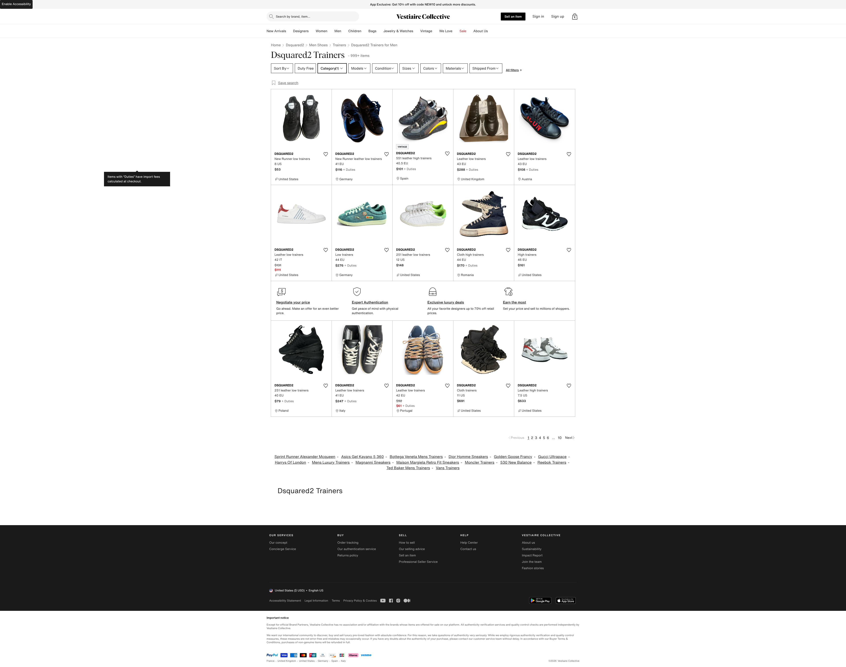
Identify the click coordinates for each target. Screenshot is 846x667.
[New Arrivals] (289, 31)
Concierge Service (282, 549)
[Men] (345, 31)
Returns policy (347, 555)
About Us (480, 31)
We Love (446, 31)
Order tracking (347, 542)
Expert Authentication (370, 302)
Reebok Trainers (552, 462)
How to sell (407, 542)
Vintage (426, 31)
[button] (575, 16)
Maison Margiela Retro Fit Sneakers (427, 462)
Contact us (468, 549)
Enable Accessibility (16, 4)
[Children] (365, 31)
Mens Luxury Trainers (331, 462)
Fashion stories (533, 568)
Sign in (538, 16)
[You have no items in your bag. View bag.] (575, 16)
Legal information (316, 600)
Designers (301, 31)
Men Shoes (318, 45)
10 (560, 437)
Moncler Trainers (479, 462)
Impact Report (532, 555)
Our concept (278, 542)
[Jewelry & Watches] (416, 31)
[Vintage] (436, 31)
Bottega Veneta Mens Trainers (416, 456)
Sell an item (513, 16)
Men (337, 31)
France (271, 661)
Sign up (557, 16)
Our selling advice (412, 549)
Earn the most (514, 302)
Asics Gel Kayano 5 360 (362, 456)
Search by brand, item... (293, 16)
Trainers (339, 45)
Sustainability (532, 549)
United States (307, 661)
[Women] (331, 31)
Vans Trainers (447, 468)
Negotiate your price (293, 302)
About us (528, 542)
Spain (334, 661)
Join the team (532, 562)
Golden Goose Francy (513, 456)
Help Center (469, 542)
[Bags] (380, 31)
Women (321, 31)
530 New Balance (515, 462)
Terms (336, 600)
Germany (323, 661)
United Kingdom (287, 661)
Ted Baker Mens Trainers (408, 468)
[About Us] (491, 31)
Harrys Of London (290, 462)
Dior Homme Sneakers (468, 456)
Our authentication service (356, 549)
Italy (343, 661)
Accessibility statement (285, 600)
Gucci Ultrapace (552, 456)
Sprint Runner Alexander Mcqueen (305, 456)
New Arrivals (276, 31)
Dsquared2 (295, 45)
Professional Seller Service (418, 562)
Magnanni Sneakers (373, 462)
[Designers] (312, 31)
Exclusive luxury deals (445, 302)
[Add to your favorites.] (325, 154)
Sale (463, 31)
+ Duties (349, 169)
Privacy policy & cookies (360, 600)
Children (355, 31)
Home (276, 45)
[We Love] (456, 31)
